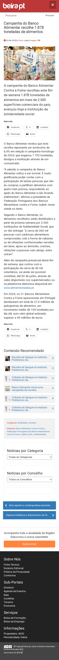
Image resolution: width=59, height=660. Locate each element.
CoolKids (9, 598)
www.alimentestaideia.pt (19, 288)
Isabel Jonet (26, 434)
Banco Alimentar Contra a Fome (30, 428)
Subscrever (29, 544)
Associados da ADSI (12, 653)
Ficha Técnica (11, 564)
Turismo (8, 602)
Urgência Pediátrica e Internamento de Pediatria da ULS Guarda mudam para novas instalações (31, 515)
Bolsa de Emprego (14, 621)
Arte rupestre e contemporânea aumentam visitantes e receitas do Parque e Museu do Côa (32, 505)
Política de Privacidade (17, 571)
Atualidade (22, 423)
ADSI (21, 649)
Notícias (32, 423)
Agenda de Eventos (15, 591)
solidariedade (40, 434)
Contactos (10, 575)
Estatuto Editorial (13, 568)
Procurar (50, 15)
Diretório (9, 587)
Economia (9, 605)
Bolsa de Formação (15, 617)
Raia (6, 594)
